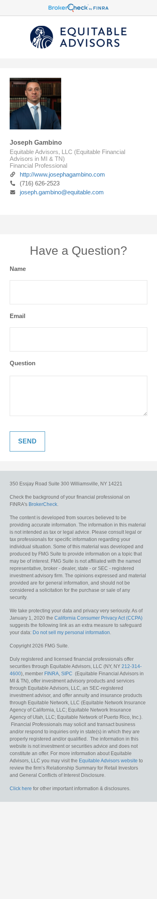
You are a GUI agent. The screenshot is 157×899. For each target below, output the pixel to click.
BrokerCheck (43, 504)
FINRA (51, 673)
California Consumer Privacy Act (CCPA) (98, 618)
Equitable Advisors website (108, 761)
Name (18, 268)
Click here (21, 788)
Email (17, 315)
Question (22, 363)
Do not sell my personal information (71, 632)
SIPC (66, 673)
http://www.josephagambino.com (62, 174)
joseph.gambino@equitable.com (62, 192)
